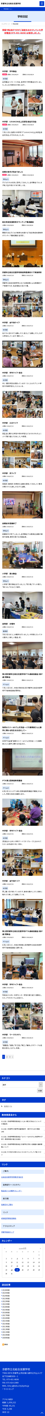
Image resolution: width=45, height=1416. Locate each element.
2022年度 (6, 1301)
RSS (6, 1344)
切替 (40, 1090)
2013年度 (6, 1326)
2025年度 (6, 1293)
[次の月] (40, 1248)
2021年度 (6, 1304)
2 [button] (6, 1057)
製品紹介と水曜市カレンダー (11, 1191)
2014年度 (6, 1323)
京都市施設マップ (7, 1232)
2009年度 (6, 1337)
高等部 (6, 1106)
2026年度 (6, 1290)
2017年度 (6, 1315)
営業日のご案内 (7, 1204)
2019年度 (6, 1309)
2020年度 (6, 1307)
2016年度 (6, 1318)
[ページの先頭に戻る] (42, 1413)
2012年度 (6, 1329)
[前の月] (4, 1248)
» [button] (12, 1057)
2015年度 (6, 1321)
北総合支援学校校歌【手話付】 (12, 1177)
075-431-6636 (12, 1379)
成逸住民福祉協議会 (8, 1218)
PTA (10, 1106)
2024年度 (6, 1296)
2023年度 (6, 1298)
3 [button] (9, 1057)
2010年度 (6, 1335)
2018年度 (6, 1312)
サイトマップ (9, 1389)
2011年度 (6, 1332)
